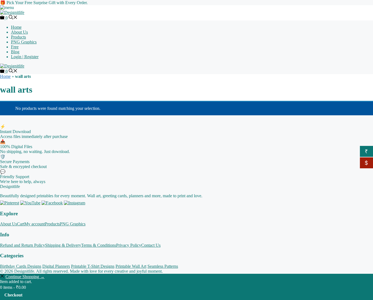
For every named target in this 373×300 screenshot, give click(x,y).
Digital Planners (56, 266)
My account (34, 224)
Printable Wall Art (131, 266)
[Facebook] (52, 203)
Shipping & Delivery (63, 245)
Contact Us (151, 245)
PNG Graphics (24, 42)
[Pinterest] (9, 203)
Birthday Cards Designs (20, 266)
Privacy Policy (128, 245)
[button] (13, 18)
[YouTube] (30, 203)
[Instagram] (74, 203)
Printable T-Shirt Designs (92, 266)
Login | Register (25, 56)
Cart (20, 224)
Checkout (13, 295)
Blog (15, 51)
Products (18, 37)
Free (15, 47)
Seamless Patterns (162, 266)
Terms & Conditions (98, 245)
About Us (19, 32)
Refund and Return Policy (22, 245)
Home (16, 27)
